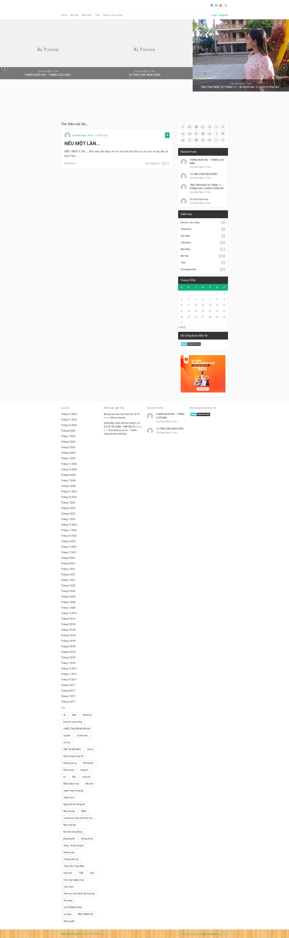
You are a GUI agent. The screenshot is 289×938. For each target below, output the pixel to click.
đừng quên (69, 921)
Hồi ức (90, 749)
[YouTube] (183, 140)
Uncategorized (188, 269)
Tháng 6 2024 (68, 486)
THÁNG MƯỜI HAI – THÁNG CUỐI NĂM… (207, 162)
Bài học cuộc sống (112, 15)
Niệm (84, 811)
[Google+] (203, 126)
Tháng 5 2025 (68, 447)
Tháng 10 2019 (69, 613)
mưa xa (86, 776)
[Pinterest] (209, 126)
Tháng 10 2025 (69, 425)
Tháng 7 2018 (68, 629)
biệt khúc (87, 715)
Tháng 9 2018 (68, 624)
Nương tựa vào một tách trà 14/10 (122, 414)
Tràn (97, 15)
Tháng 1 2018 (68, 663)
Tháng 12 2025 (69, 414)
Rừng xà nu (87, 838)
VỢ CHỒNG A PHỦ (72, 907)
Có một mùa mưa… (200, 199)
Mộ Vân (75, 15)
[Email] (216, 140)
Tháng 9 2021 (68, 558)
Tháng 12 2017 (69, 668)
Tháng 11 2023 (69, 491)
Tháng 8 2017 (68, 690)
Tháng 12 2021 (69, 547)
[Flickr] (196, 126)
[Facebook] (183, 126)
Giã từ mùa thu (118, 417)
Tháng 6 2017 (68, 701)
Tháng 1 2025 (68, 458)
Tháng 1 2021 (68, 580)
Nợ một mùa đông (72, 831)
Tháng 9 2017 (68, 685)
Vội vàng (67, 900)
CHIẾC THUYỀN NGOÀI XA (76, 728)
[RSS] (222, 140)
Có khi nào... (83, 735)
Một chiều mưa (71, 783)
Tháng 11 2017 (69, 674)
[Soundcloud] (189, 133)
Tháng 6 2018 (68, 635)
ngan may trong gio (73, 790)
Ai (64, 715)
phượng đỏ (69, 838)
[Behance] (189, 126)
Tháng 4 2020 (68, 596)
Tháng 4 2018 (68, 646)
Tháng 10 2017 (69, 679)
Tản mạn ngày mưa (73, 880)
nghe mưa (68, 797)
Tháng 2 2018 (68, 657)
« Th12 (181, 327)
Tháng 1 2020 (68, 607)
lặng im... (85, 770)
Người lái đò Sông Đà (74, 804)
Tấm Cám (68, 886)
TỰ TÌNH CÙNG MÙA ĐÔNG (203, 174)
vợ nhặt (67, 914)
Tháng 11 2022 (69, 530)
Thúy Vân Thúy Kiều (73, 866)
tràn (92, 873)
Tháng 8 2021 (68, 563)
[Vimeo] (203, 133)
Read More (70, 163)
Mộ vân (89, 783)
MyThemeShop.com (211, 934)
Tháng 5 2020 (68, 591)
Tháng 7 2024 (68, 480)
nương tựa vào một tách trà (77, 818)
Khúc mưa (68, 770)
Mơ (74, 776)
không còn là (70, 763)
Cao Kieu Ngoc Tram (82, 135)
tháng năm (69, 852)
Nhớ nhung (69, 811)
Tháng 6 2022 (68, 541)
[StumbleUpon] (209, 133)
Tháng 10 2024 (69, 469)
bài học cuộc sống (190, 222)
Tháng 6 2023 (68, 508)
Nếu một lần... (70, 825)
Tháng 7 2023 (68, 502)
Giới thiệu (185, 235)
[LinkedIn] (183, 133)
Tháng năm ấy (71, 859)
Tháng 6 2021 (68, 574)
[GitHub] (222, 133)
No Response (153, 163)
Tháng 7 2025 (68, 436)
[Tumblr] (216, 133)
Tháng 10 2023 (69, 497)
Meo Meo (87, 15)
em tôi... (67, 742)
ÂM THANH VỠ (85, 914)
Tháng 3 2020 (68, 602)
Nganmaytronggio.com (72, 933)
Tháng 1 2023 (68, 519)
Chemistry (186, 229)
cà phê (66, 735)
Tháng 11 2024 (69, 464)
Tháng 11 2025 (69, 419)
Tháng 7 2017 (68, 696)
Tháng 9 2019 (68, 618)
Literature (186, 242)
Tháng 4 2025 (68, 452)
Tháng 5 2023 (68, 513)
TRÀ (81, 873)
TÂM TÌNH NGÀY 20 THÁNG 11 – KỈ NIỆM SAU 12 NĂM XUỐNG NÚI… (207, 187)
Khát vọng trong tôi (73, 756)
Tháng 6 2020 (68, 585)
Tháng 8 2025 (68, 430)
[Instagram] (216, 126)
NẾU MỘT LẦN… (82, 143)
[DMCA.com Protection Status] (191, 345)
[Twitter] (196, 133)
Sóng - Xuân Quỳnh (73, 845)
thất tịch (67, 873)
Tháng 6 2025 (68, 441)
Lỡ (64, 776)
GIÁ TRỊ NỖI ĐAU (72, 749)
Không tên (88, 763)
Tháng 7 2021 (68, 569)
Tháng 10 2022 (69, 535)
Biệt (74, 715)
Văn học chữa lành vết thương (79, 893)
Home (64, 15)
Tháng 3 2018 (68, 652)
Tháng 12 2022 (69, 524)
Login (214, 15)
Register (223, 15)
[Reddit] (196, 140)
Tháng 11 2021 (69, 552)
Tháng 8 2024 (68, 475)
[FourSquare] (189, 140)
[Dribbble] (222, 126)
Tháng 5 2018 (68, 641)
